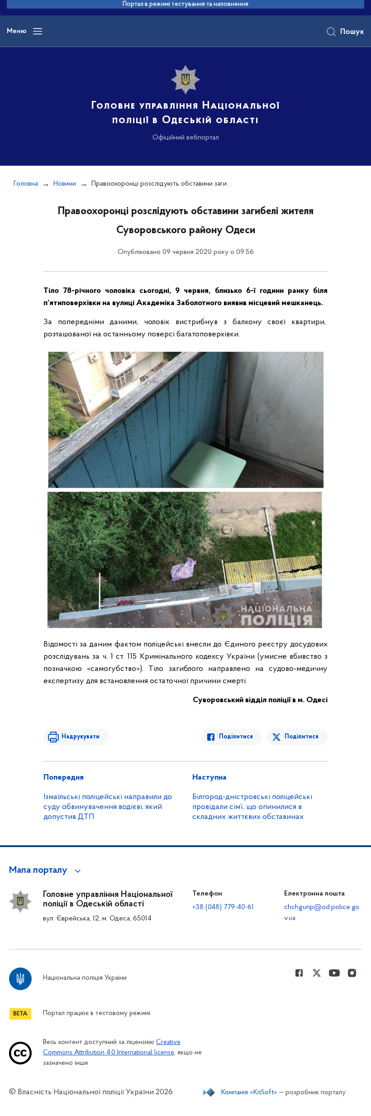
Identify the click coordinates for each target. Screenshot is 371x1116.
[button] (46, 870)
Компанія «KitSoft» (249, 1092)
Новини (64, 183)
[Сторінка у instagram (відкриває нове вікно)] (352, 973)
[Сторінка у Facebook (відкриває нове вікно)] (299, 973)
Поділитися (236, 736)
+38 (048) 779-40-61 (223, 907)
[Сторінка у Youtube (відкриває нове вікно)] (334, 973)
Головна (26, 183)
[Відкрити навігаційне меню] (37, 31)
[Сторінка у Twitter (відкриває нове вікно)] (316, 973)
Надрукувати (81, 736)
